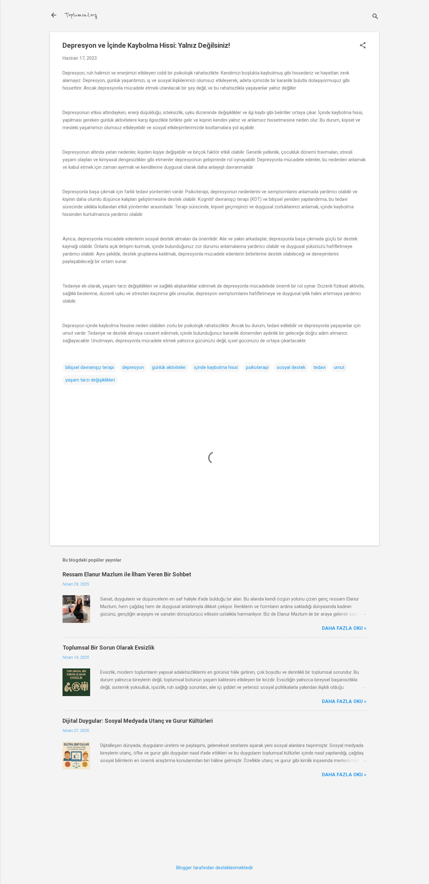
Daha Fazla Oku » (344, 628)
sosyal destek (291, 367)
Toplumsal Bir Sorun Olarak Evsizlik (108, 647)
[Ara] (375, 17)
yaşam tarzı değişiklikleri (90, 380)
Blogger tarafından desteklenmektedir (214, 867)
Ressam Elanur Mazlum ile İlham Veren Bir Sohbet (126, 574)
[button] (363, 45)
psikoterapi (257, 367)
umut (339, 367)
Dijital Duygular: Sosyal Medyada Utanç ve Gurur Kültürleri (137, 720)
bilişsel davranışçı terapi (89, 367)
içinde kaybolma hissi (216, 367)
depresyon (133, 367)
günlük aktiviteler (169, 367)
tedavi (319, 367)
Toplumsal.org (81, 15)
